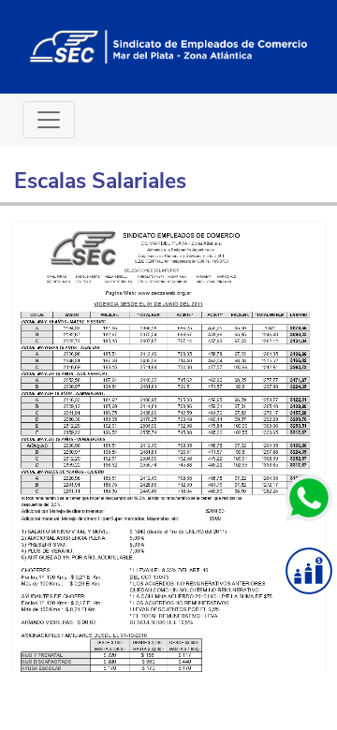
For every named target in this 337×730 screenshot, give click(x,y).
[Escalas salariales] (309, 571)
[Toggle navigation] (48, 120)
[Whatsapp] (309, 497)
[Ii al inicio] (168, 46)
